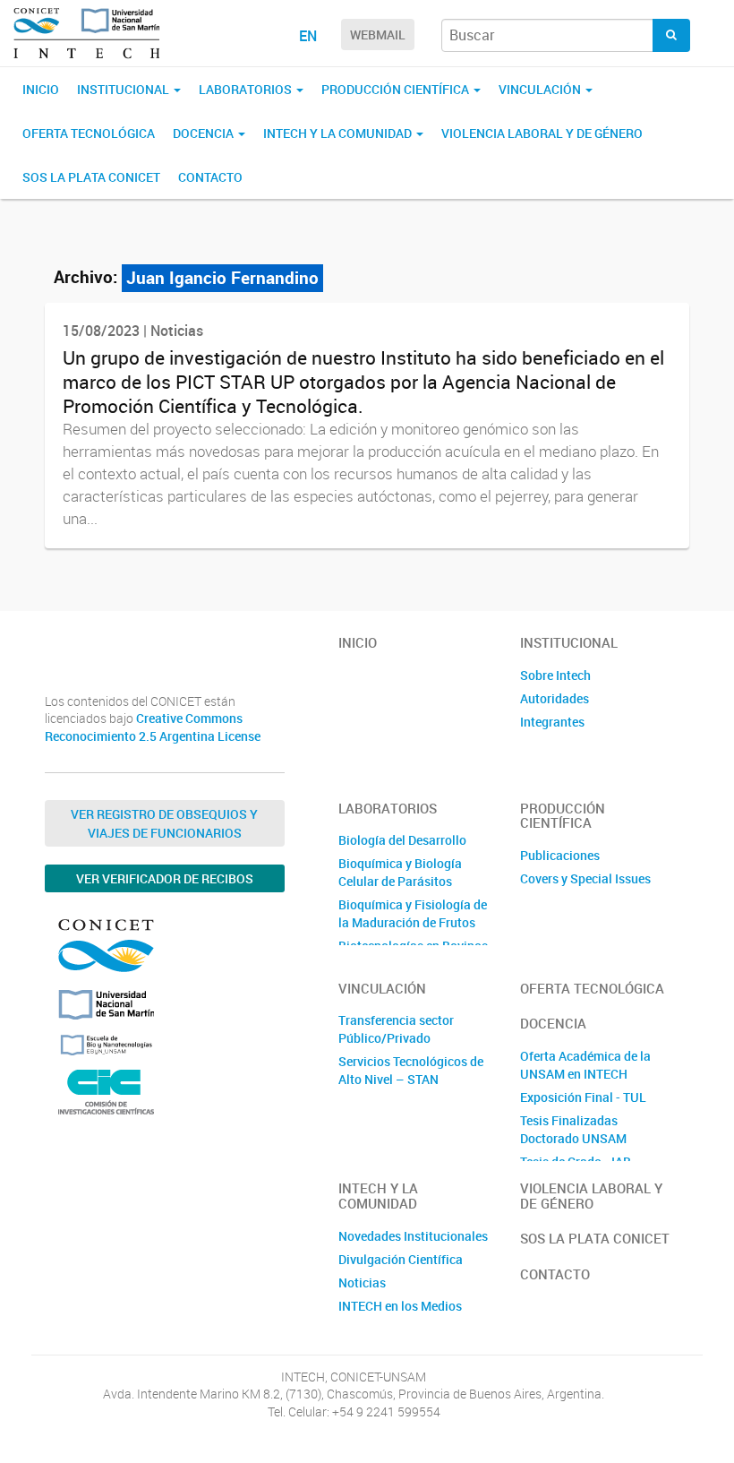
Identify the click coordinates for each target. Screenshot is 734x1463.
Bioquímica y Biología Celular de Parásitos (400, 872)
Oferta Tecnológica (88, 133)
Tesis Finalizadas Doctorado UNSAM (573, 1129)
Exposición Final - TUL (583, 1097)
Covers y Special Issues (585, 878)
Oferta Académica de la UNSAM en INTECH (585, 1064)
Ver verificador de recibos (164, 878)
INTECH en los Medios (400, 1305)
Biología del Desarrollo (402, 839)
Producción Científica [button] (396, 89)
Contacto (210, 176)
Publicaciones (560, 855)
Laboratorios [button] (246, 89)
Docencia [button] (204, 133)
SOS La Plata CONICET (91, 176)
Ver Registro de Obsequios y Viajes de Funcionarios (164, 823)
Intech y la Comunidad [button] (338, 133)
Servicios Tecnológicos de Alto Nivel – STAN (410, 1070)
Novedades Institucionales (413, 1235)
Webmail (377, 34)
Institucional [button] (124, 89)
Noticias (362, 1282)
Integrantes (552, 721)
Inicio (40, 89)
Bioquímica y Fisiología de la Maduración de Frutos (412, 913)
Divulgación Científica (400, 1259)
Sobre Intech (555, 675)
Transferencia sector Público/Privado (396, 1028)
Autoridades (554, 698)
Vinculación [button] (541, 89)
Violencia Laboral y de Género (542, 133)
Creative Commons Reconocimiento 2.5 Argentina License (152, 727)
